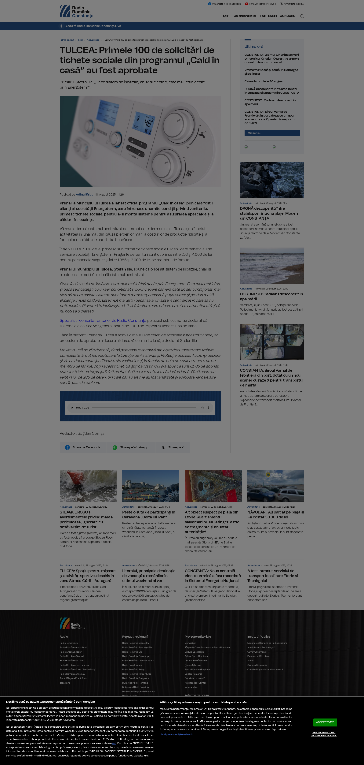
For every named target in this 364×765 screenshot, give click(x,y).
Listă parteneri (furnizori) (176, 734)
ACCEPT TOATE (325, 722)
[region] (182, 730)
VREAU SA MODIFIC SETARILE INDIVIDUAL (324, 734)
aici (114, 743)
